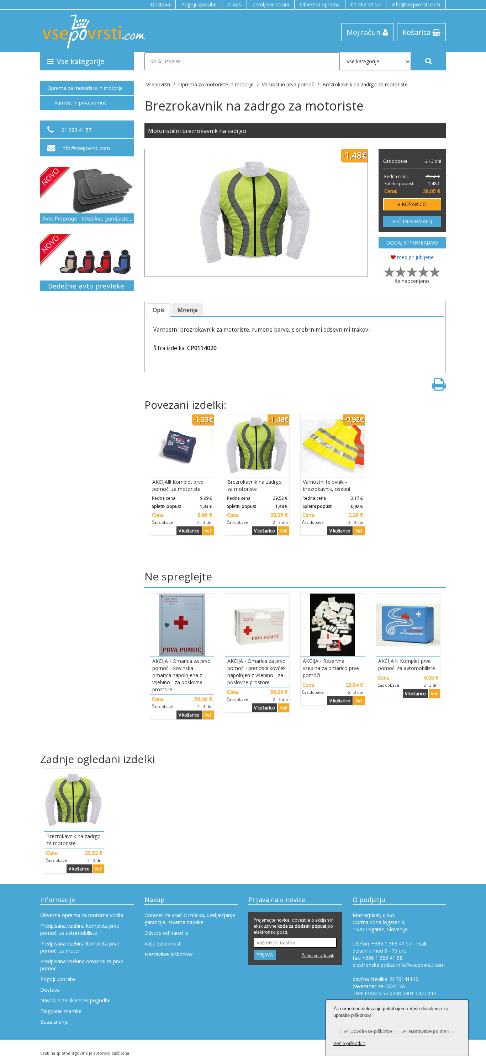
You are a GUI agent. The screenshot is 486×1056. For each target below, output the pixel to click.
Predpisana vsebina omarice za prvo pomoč (81, 965)
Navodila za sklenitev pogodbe (75, 1000)
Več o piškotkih (349, 1043)
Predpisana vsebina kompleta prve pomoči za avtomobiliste (79, 929)
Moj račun (364, 32)
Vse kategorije (80, 61)
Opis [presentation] (159, 310)
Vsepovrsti (158, 84)
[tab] (159, 310)
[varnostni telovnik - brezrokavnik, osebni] (333, 445)
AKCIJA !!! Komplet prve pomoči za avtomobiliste (406, 664)
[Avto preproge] (87, 195)
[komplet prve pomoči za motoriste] (182, 445)
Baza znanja (54, 1021)
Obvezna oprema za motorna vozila (81, 915)
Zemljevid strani (270, 4)
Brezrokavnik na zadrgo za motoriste (365, 84)
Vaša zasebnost (162, 943)
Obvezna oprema (320, 4)
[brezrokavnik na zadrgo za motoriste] (256, 213)
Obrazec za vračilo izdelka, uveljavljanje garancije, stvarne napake (189, 919)
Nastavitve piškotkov (168, 954)
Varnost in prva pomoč (80, 102)
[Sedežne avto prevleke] (87, 262)
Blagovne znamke (60, 1011)
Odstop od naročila (166, 932)
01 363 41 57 (366, 4)
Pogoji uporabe (199, 4)
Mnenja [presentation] (187, 310)
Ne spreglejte (178, 576)
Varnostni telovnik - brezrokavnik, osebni (326, 485)
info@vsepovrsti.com (416, 4)
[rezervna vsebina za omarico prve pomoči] (333, 625)
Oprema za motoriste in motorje (85, 88)
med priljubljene (415, 257)
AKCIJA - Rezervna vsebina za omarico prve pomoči (331, 668)
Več (208, 531)
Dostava (160, 4)
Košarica (417, 32)
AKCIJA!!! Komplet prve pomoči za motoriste (178, 485)
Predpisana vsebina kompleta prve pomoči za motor (79, 947)
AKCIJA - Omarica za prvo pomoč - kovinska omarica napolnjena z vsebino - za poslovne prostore (181, 675)
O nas (234, 4)
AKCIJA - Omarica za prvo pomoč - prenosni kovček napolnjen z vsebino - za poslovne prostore (256, 672)
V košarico (189, 531)
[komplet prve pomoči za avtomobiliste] (408, 625)
